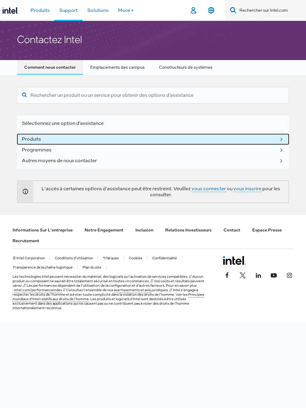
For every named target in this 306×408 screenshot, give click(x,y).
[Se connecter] (193, 10)
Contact (232, 230)
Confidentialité (164, 258)
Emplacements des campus (117, 67)
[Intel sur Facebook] (227, 275)
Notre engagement (104, 230)
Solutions (97, 10)
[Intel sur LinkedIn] (258, 275)
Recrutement (26, 240)
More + (126, 10)
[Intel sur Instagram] (289, 275)
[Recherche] (24, 95)
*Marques (111, 258)
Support (68, 10)
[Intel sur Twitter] (242, 275)
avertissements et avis (132, 290)
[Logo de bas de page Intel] (234, 260)
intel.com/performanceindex (38, 290)
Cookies (135, 258)
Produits (40, 10)
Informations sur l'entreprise (43, 230)
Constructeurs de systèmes (185, 67)
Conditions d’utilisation (74, 258)
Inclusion (144, 230)
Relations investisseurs (188, 230)
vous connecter (209, 188)
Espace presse (267, 230)
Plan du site (91, 267)
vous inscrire (247, 188)
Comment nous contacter (50, 67)
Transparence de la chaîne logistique (43, 267)
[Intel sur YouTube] (274, 275)
